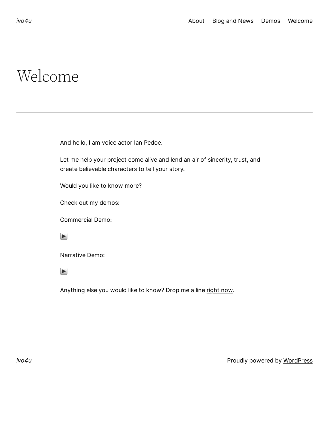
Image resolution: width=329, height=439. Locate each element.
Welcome (300, 20)
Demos (270, 20)
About (196, 20)
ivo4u (23, 20)
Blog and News (232, 20)
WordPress (298, 360)
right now (220, 290)
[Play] (63, 238)
